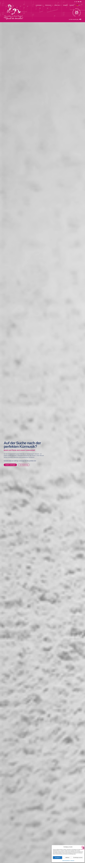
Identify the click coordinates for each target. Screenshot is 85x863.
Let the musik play (74, 19)
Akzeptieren (57, 857)
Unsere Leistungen (10, 464)
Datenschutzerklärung (66, 860)
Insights (65, 5)
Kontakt (72, 5)
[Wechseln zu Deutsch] (77, 5)
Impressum (72, 860)
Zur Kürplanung (24, 464)
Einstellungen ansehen (77, 857)
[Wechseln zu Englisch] (79, 5)
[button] (82, 846)
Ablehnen (67, 857)
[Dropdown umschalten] (42, 5)
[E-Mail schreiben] (80, 2)
